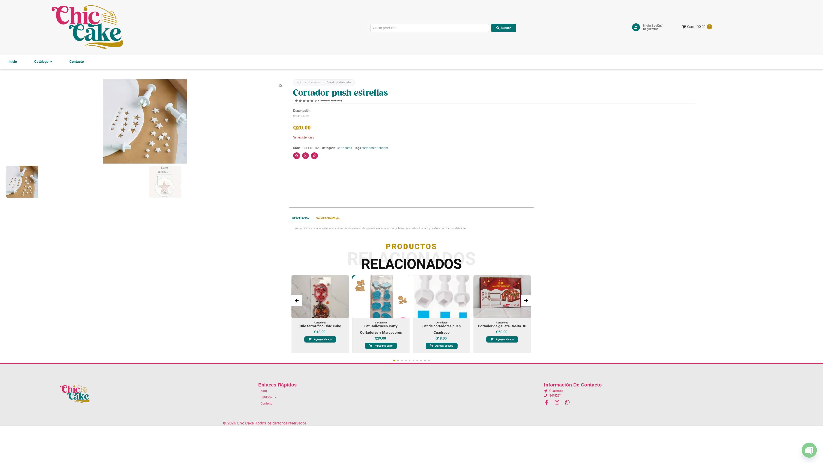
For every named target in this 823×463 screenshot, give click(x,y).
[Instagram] (557, 402)
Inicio (13, 62)
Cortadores (314, 82)
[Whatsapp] (567, 402)
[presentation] (296, 300)
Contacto (76, 62)
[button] (503, 28)
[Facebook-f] (546, 402)
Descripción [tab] (300, 218)
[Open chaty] (809, 450)
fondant (382, 148)
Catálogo (41, 62)
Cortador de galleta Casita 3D (502, 326)
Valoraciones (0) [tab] (327, 218)
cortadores (369, 148)
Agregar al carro (323, 339)
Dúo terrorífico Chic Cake (320, 326)
